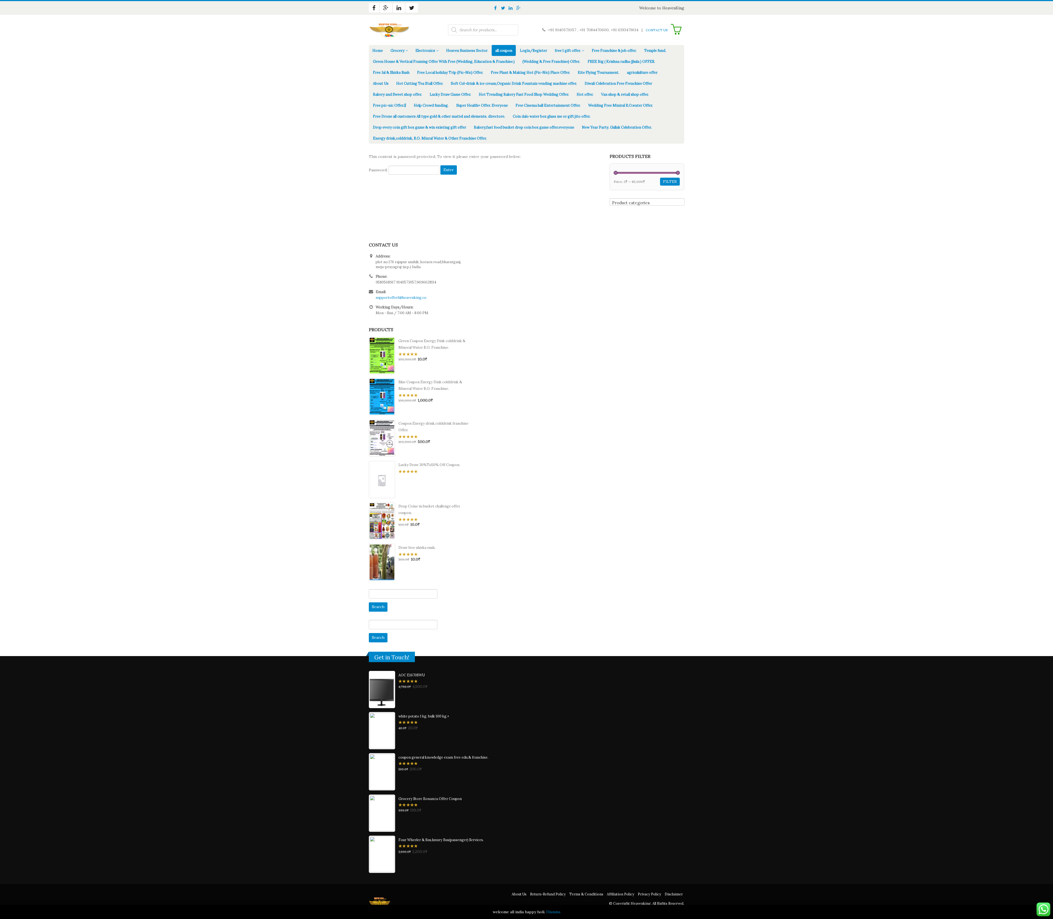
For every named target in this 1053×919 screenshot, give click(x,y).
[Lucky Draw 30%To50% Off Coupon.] (382, 479)
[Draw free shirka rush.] (382, 562)
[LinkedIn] (510, 8)
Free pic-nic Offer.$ (389, 105)
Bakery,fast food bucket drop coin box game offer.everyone (524, 127)
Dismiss (553, 911)
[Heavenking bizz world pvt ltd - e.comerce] (389, 30)
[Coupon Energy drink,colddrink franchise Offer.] (382, 438)
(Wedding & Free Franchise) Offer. (551, 61)
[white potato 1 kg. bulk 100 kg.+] (382, 730)
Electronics (425, 50)
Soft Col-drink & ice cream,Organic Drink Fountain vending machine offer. (514, 83)
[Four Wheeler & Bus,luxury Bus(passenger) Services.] (382, 854)
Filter (670, 181)
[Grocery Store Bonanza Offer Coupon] (382, 813)
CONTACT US (657, 30)
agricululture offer (642, 72)
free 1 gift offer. (568, 50)
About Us (381, 83)
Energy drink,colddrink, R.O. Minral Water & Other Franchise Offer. (430, 138)
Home (377, 50)
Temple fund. (655, 50)
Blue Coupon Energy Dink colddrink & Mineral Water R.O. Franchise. (430, 385)
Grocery (397, 50)
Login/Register (533, 50)
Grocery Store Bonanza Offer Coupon (430, 798)
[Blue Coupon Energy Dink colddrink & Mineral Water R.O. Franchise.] (382, 396)
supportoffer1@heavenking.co (401, 297)
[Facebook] (495, 8)
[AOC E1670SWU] (382, 689)
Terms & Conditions (586, 894)
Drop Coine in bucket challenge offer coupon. (429, 509)
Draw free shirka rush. (416, 547)
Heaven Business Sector (467, 50)
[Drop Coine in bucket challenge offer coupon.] (382, 521)
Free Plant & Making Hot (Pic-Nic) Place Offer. (530, 72)
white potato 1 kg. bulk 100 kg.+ (423, 716)
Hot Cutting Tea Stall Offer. (419, 83)
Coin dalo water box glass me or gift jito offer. (551, 116)
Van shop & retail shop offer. (625, 94)
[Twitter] (503, 8)
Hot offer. (585, 94)
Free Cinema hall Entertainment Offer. (548, 105)
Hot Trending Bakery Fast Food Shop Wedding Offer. (524, 94)
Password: (379, 169)
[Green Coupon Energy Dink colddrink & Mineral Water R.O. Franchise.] (382, 355)
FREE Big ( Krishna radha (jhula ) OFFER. (621, 61)
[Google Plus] (518, 8)
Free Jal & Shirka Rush (391, 72)
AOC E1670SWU (411, 675)
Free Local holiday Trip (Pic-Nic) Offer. (450, 72)
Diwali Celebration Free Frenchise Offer (618, 83)
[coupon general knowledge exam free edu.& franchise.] (382, 771)
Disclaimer (674, 894)
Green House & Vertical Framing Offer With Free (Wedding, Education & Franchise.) (444, 61)
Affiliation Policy (620, 894)
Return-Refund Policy (548, 894)
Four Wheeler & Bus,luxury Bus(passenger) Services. (441, 840)
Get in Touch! (391, 657)
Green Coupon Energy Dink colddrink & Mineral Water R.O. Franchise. (431, 344)
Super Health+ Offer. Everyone (482, 105)
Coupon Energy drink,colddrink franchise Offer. (433, 426)
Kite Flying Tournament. (598, 72)
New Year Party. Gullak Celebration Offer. (617, 127)
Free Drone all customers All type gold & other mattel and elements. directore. (439, 116)
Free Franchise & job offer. (614, 50)
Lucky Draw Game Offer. (450, 94)
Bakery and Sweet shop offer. (397, 94)
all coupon (503, 50)
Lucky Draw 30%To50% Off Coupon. (429, 465)
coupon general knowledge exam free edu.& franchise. (443, 757)
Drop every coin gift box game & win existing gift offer (419, 127)
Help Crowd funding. (431, 105)
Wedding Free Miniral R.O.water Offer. (620, 105)
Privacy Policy (649, 894)
